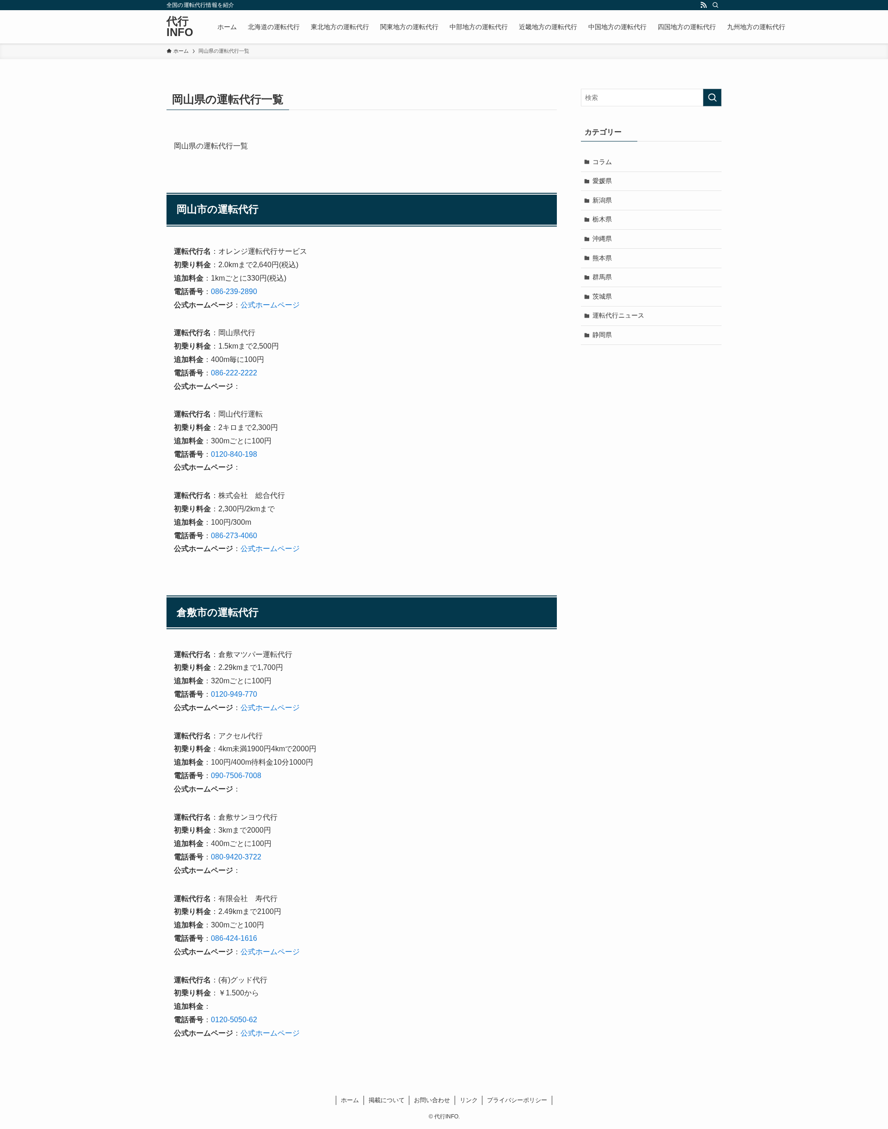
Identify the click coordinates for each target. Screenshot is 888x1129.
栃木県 (602, 219)
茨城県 (602, 296)
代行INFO (179, 27)
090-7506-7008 (236, 775)
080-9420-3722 (236, 857)
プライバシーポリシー (517, 1100)
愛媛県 (602, 180)
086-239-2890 (234, 291)
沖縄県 (602, 238)
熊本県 (602, 258)
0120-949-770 (234, 694)
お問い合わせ (432, 1100)
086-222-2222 (234, 373)
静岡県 (602, 334)
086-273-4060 (234, 536)
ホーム (350, 1100)
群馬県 (602, 277)
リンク (469, 1100)
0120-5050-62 (234, 1020)
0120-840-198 (234, 454)
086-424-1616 (234, 938)
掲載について (387, 1100)
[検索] (715, 5)
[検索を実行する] (712, 97)
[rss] (703, 5)
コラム (602, 162)
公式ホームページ (270, 305)
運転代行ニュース (618, 315)
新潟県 (602, 200)
